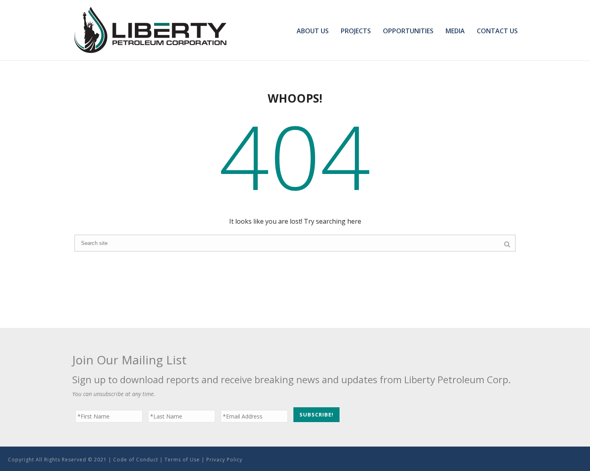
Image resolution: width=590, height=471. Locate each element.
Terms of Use (182, 459)
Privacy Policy (224, 459)
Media (455, 30)
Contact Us (497, 30)
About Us (313, 30)
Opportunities (408, 30)
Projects (356, 30)
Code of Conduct (135, 459)
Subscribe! (316, 414)
